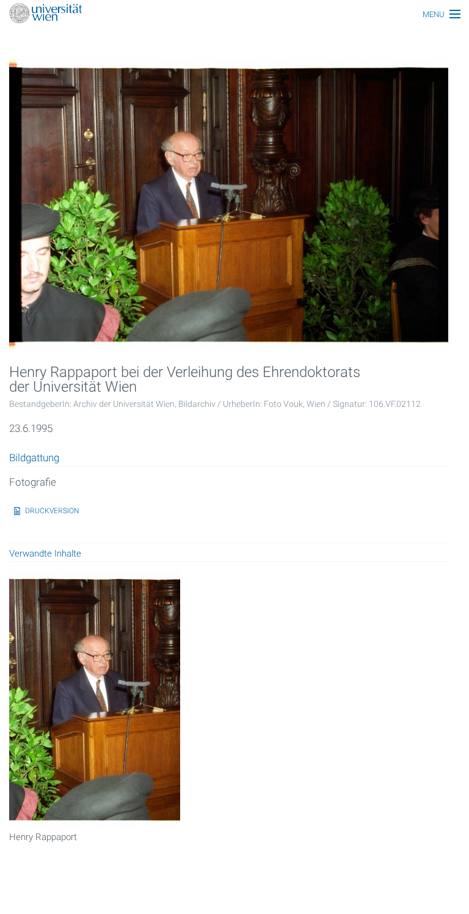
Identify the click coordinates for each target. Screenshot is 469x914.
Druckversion (52, 510)
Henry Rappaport (43, 837)
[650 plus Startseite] (234, 14)
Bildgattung (34, 458)
